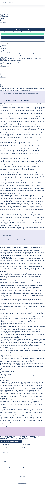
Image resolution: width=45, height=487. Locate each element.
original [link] (30, 31)
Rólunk (23, 447)
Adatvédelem (22, 476)
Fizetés (4, 232)
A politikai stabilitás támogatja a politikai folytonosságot (16, 100)
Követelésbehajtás (7, 235)
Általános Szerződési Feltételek (22, 481)
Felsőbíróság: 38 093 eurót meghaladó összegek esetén (16, 239)
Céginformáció (5, 450)
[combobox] (22, 43)
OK (0, 46)
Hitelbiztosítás (5, 447)
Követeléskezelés (5, 452)
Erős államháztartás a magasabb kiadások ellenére (15, 97)
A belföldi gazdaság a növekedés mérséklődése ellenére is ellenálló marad (20, 93)
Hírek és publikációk (26, 444)
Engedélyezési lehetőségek (22, 483)
